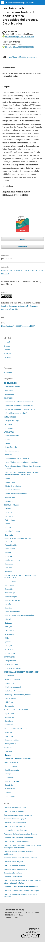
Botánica (8, 623)
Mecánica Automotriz (13, 687)
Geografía (8, 512)
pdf (23, 239)
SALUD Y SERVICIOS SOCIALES (15, 728)
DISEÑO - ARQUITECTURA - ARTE (16, 458)
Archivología (10, 593)
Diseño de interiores (12, 490)
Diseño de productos (13, 486)
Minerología (9, 649)
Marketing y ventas (12, 560)
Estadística (9, 785)
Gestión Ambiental (12, 770)
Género (8, 524)
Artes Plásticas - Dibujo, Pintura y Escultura (21, 462)
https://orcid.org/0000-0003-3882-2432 (19, 36)
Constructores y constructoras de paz (18, 815)
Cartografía (9, 706)
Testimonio (9, 394)
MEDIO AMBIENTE (11, 762)
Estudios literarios (12, 451)
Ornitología (9, 630)
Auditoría (8, 552)
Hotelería (8, 751)
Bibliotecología (11, 596)
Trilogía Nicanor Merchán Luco (16, 830)
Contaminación (11, 766)
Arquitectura (10, 497)
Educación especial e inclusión (16, 413)
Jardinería (9, 725)
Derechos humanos (12, 531)
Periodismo (9, 585)
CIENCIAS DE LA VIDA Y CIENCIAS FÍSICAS (20, 615)
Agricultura (9, 713)
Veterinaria (9, 717)
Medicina (8, 732)
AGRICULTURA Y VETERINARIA (16, 710)
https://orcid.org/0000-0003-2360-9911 (19, 47)
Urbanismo (9, 501)
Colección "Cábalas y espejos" (15, 819)
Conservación (10, 777)
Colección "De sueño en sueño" (15, 807)
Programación (10, 661)
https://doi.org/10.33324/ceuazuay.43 (22, 57)
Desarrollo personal (12, 387)
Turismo (8, 755)
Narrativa (8, 454)
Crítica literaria (11, 447)
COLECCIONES (9, 796)
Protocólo (9, 589)
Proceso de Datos (11, 664)
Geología (8, 645)
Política (8, 527)
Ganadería (9, 721)
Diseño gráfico (10, 482)
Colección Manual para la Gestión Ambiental (21, 858)
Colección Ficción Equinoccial (15, 822)
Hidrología (9, 702)
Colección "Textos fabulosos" (15, 811)
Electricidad (9, 676)
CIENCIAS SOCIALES (11, 505)
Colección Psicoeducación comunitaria (18, 838)
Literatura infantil (12, 436)
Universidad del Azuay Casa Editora (20, 2)
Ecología (8, 774)
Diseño (7, 478)
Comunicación (10, 581)
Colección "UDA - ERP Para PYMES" (17, 841)
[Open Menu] (2, 2)
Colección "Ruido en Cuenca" (14, 865)
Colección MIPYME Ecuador (14, 826)
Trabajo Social (10, 743)
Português (8, 357)
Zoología (8, 627)
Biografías (9, 390)
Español (7, 349)
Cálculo (8, 792)
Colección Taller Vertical (13, 876)
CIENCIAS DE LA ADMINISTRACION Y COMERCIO (22, 270)
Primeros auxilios (12, 740)
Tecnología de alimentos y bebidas (18, 694)
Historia (8, 509)
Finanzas (8, 556)
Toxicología (9, 634)
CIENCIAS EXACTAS (11, 781)
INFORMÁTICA (9, 657)
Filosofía (8, 424)
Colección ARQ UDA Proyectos (15, 869)
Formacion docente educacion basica (19, 405)
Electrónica (9, 683)
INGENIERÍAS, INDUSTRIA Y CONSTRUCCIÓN (21, 672)
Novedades (8, 372)
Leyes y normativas (12, 611)
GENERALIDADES (10, 383)
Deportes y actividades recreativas (18, 759)
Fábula (7, 443)
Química (8, 642)
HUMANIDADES (10, 417)
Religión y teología (12, 421)
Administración (11, 545)
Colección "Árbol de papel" (14, 861)
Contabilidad (10, 549)
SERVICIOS (8, 747)
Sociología (9, 516)
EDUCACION (8, 398)
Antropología (10, 520)
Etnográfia (9, 535)
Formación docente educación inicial (19, 402)
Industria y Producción (13, 691)
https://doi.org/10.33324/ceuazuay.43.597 (18, 326)
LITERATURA (9, 432)
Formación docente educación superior (20, 409)
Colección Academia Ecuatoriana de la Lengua (21, 890)
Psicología (9, 736)
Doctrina (8, 608)
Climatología (10, 653)
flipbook (21, 247)
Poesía (7, 439)
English (7, 346)
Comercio (5, 273)
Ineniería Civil (10, 698)
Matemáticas (10, 789)
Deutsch (7, 342)
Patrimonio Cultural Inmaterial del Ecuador (20, 834)
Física (7, 638)
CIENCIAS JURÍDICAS (12, 600)
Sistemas (8, 571)
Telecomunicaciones (12, 679)
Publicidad (9, 564)
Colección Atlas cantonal (13, 873)
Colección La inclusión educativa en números (21, 887)
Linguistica (9, 428)
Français (7, 353)
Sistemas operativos (12, 668)
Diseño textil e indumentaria (16, 493)
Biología (8, 619)
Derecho (8, 604)
